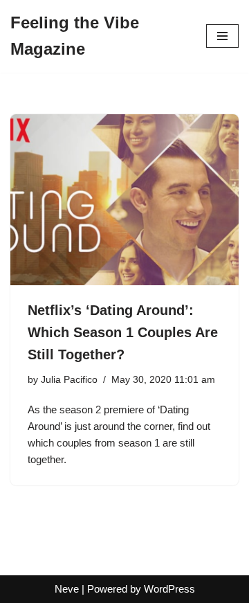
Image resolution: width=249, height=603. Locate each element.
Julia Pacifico (69, 380)
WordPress (169, 589)
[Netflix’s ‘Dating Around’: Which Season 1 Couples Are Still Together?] (124, 200)
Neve (67, 589)
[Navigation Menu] (222, 36)
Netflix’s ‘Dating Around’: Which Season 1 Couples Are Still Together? (123, 332)
